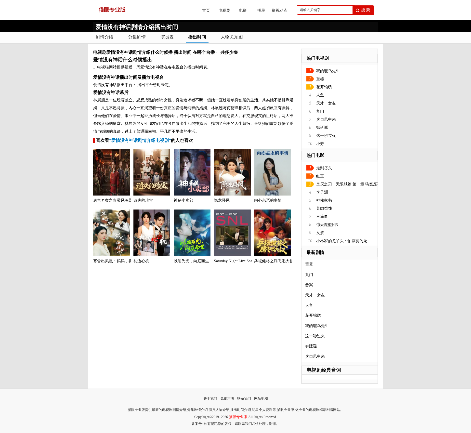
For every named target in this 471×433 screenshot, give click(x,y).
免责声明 (227, 398)
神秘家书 (324, 200)
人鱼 (320, 95)
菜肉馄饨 (324, 208)
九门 (320, 111)
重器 (320, 79)
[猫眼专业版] (142, 18)
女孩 (320, 233)
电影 (243, 10)
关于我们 (210, 398)
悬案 (309, 285)
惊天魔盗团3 (327, 225)
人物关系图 (232, 37)
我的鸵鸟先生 (328, 71)
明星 (261, 10)
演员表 (167, 37)
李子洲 (322, 192)
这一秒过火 (326, 135)
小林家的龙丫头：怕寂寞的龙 (341, 241)
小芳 (320, 144)
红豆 (320, 176)
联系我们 (244, 398)
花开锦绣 (324, 87)
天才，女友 (326, 103)
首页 (206, 10)
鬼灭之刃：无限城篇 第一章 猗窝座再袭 (350, 184)
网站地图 (261, 398)
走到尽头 (324, 168)
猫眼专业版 (238, 417)
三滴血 (322, 216)
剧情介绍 (104, 37)
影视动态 (280, 10)
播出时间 (197, 37)
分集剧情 (137, 37)
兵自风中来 (326, 119)
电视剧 (224, 10)
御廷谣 (322, 127)
